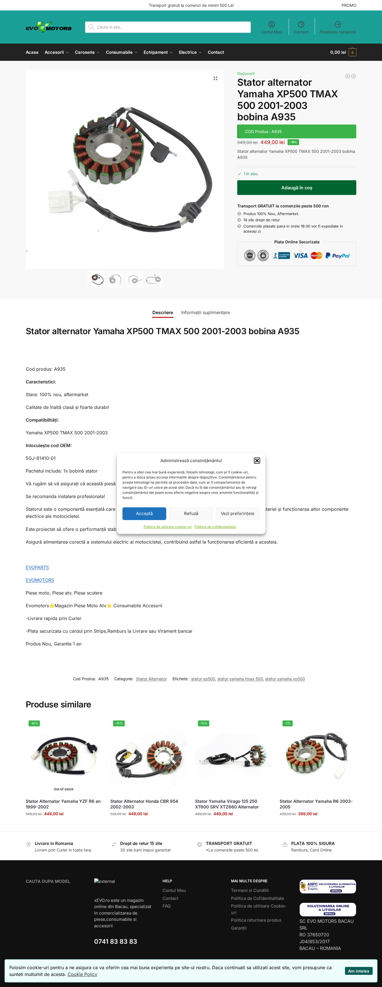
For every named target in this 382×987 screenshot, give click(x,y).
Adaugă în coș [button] (148, 825)
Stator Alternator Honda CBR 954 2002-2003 (144, 804)
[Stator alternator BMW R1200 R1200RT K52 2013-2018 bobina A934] (348, 76)
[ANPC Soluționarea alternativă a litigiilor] (328, 886)
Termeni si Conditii (250, 890)
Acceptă (144, 513)
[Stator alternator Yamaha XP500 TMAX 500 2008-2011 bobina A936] (353, 76)
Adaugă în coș (296, 187)
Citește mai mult (63, 825)
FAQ (167, 906)
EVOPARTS (37, 567)
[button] (257, 461)
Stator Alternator (151, 678)
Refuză (191, 513)
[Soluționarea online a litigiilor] (328, 910)
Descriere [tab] (162, 312)
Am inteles (358, 971)
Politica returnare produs (256, 920)
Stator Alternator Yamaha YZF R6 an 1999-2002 (63, 804)
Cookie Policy (82, 974)
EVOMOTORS (40, 580)
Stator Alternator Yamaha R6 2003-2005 (316, 804)
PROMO (349, 5)
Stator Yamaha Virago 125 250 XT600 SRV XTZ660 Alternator (227, 804)
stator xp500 (203, 678)
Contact (301, 31)
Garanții (239, 928)
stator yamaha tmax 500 (240, 678)
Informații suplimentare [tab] (205, 312)
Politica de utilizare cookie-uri (168, 526)
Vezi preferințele (237, 513)
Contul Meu (271, 31)
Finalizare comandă (338, 31)
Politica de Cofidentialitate (257, 898)
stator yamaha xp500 (285, 678)
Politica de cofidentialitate (215, 526)
